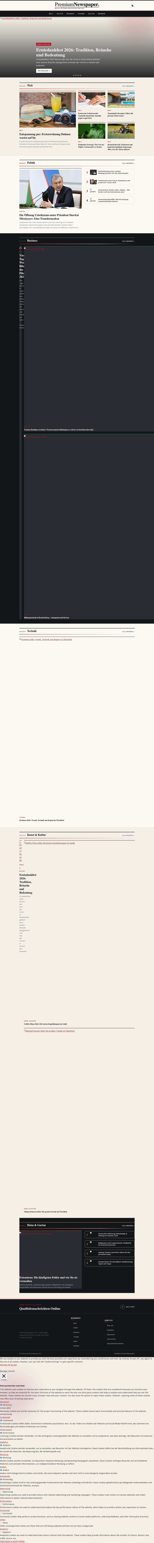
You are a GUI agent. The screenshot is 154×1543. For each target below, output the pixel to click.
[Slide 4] (78, 75)
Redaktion (110, 1330)
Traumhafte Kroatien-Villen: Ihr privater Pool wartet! (120, 114)
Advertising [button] (5, 1488)
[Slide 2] (75, 75)
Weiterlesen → (44, 71)
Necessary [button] (4, 1402)
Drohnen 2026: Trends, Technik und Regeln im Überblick (41, 820)
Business (70, 14)
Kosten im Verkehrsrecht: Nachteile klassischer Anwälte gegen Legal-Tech (89, 115)
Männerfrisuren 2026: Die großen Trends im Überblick (45, 1211)
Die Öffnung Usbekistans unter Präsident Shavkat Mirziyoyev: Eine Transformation (49, 216)
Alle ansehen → (128, 86)
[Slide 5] (80, 75)
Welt (51, 14)
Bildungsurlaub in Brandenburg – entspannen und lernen (46, 617)
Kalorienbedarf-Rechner (115, 1343)
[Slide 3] (77, 75)
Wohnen (101, 14)
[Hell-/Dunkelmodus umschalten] (133, 6)
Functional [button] (5, 1510)
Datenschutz (111, 1339)
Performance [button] (6, 1429)
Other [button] (2, 1519)
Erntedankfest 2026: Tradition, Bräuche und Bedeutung (73, 52)
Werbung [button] (4, 1454)
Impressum (111, 1334)
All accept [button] (12, 1365)
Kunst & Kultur (36, 834)
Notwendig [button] (5, 1476)
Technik (81, 14)
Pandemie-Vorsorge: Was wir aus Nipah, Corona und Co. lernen (91, 145)
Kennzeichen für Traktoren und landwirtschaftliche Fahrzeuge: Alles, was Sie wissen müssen (120, 146)
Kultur (91, 14)
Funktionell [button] (5, 1417)
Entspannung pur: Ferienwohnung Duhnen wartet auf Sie (45, 135)
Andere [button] (3, 1467)
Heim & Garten (36, 1225)
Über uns (110, 1325)
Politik (60, 14)
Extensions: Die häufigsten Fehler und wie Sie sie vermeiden (48, 1279)
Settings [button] (4, 1365)
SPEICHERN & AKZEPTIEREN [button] (12, 1541)
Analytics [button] (4, 1442)
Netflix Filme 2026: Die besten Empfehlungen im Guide (45, 1024)
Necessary (7, 1405)
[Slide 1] (73, 75)
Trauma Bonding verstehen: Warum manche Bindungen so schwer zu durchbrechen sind (58, 429)
